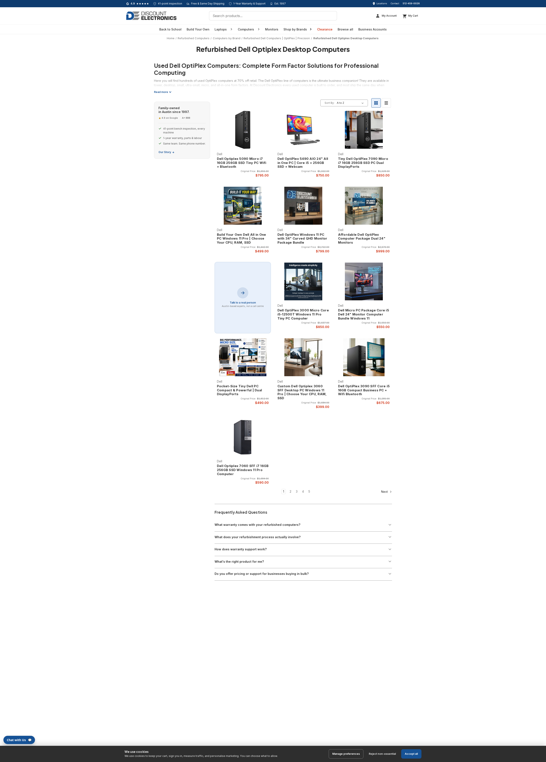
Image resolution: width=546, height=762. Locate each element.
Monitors (271, 29)
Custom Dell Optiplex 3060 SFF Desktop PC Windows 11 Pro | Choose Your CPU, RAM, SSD (302, 392)
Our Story (164, 152)
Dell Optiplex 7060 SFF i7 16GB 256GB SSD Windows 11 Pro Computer (243, 470)
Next (385, 491)
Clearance (325, 29)
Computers (246, 29)
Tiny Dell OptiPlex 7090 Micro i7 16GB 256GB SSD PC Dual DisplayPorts (363, 163)
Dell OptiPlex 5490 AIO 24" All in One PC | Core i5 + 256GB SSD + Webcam (302, 163)
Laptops (221, 29)
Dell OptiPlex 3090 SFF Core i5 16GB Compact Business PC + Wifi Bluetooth (364, 390)
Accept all (411, 753)
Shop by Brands (295, 29)
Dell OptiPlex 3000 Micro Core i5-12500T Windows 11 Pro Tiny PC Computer (303, 314)
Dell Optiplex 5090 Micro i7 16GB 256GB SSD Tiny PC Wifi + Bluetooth (241, 163)
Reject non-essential (382, 753)
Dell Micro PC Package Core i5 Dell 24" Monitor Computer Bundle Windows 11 (363, 314)
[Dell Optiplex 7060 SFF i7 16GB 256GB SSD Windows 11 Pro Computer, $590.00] (243, 437)
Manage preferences (346, 753)
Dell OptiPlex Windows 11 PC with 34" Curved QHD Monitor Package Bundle (302, 239)
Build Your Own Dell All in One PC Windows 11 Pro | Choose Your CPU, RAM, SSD (241, 239)
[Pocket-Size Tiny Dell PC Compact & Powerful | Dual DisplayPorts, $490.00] (243, 357)
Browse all (345, 29)
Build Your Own (198, 29)
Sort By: (329, 102)
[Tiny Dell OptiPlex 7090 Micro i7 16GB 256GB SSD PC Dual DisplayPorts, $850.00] (364, 130)
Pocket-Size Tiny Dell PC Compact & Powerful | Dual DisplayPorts (239, 390)
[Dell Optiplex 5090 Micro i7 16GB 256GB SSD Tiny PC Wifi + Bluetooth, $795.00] (243, 130)
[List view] (386, 103)
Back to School (170, 29)
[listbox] (351, 103)
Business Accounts (372, 29)
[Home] (151, 16)
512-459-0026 (411, 3)
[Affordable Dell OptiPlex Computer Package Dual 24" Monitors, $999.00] (364, 206)
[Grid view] (376, 103)
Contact (395, 3)
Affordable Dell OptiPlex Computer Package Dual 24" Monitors (361, 239)
